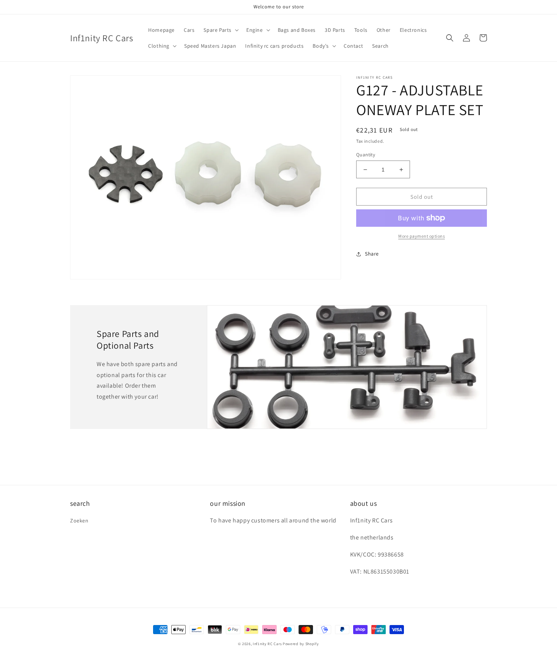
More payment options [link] (421, 236)
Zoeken (79, 520)
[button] (220, 30)
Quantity (365, 154)
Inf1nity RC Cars (267, 643)
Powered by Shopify (301, 643)
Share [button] (372, 253)
